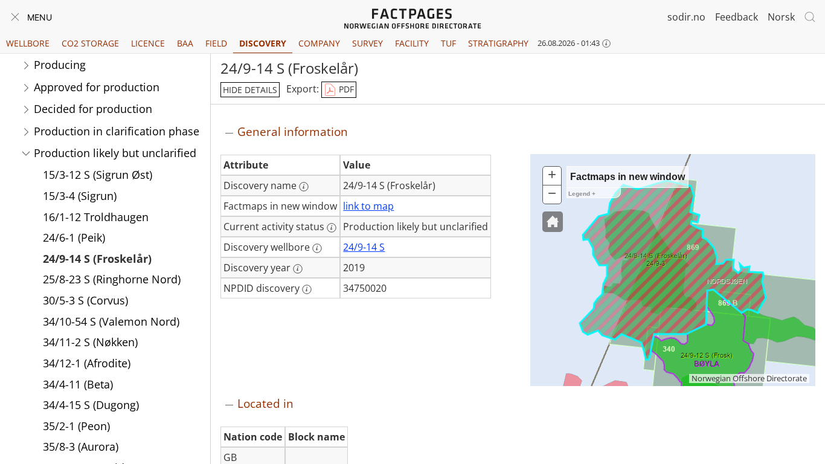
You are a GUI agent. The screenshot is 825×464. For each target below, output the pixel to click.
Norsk (781, 17)
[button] (552, 221)
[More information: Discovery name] (304, 187)
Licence (148, 43)
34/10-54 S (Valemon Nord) (111, 321)
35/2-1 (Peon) (76, 426)
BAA (185, 43)
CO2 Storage (90, 43)
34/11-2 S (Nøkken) (90, 342)
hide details (250, 89)
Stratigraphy (498, 43)
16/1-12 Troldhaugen (96, 217)
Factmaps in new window (627, 177)
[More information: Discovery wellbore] (317, 248)
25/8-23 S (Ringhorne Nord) (112, 279)
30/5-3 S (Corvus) (85, 300)
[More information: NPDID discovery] (307, 289)
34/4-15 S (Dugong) (91, 405)
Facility (412, 43)
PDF (345, 89)
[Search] (810, 17)
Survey (367, 43)
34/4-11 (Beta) (78, 384)
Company (319, 43)
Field (216, 43)
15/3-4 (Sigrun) (80, 195)
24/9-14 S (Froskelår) (97, 258)
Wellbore (28, 43)
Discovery (262, 43)
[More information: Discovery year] (298, 269)
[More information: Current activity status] (331, 228)
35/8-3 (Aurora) (80, 446)
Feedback (736, 17)
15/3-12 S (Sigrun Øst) (97, 174)
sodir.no (686, 17)
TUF (448, 43)
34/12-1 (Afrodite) (86, 363)
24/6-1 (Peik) (74, 237)
